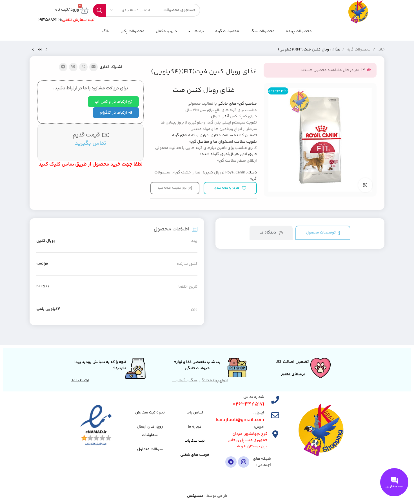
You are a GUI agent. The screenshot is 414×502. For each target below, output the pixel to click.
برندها (198, 31)
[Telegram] (231, 462)
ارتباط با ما (80, 380)
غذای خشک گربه (186, 172)
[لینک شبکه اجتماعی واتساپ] (83, 67)
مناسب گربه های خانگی (237, 104)
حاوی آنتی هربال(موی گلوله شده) (228, 154)
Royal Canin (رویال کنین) (224, 172)
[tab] (322, 233)
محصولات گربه (227, 31)
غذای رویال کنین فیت (204, 90)
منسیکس (195, 496)
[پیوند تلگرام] (63, 67)
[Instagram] (243, 462)
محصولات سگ (262, 31)
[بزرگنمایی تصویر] (365, 185)
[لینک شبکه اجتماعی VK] (73, 67)
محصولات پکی (132, 31)
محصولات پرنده (299, 31)
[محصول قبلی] (46, 49)
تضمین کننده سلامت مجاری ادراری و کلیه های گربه (214, 135)
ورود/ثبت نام (66, 9)
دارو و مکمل (166, 31)
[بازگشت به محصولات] (39, 49)
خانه (380, 50)
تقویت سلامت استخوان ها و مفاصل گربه (223, 142)
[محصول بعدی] (33, 49)
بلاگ (105, 31)
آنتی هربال (220, 116)
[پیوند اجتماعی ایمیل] (93, 67)
